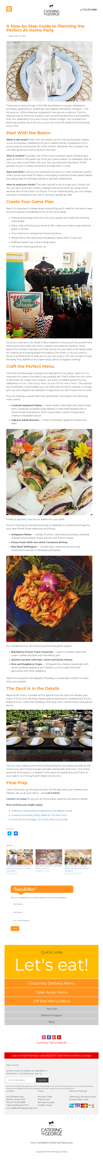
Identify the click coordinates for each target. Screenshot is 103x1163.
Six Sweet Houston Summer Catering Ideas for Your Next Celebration (18, 868)
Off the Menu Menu (51, 1001)
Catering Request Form (17, 1105)
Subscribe (42, 1080)
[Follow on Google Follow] (54, 1037)
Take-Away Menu (51, 992)
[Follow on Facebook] (49, 1037)
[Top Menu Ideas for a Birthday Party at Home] (49, 857)
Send (15, 928)
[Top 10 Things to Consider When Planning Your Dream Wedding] (78, 857)
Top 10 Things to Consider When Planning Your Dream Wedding (77, 868)
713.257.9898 (90, 9)
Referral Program (51, 1015)
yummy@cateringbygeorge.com (22, 1108)
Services (51, 1008)
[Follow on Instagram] (44, 1037)
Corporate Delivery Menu (51, 983)
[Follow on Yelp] (59, 1037)
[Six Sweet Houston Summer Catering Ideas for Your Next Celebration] (19, 857)
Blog (51, 1021)
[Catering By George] (51, 8)
